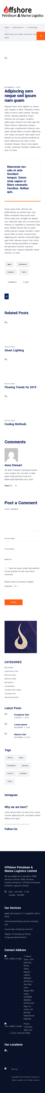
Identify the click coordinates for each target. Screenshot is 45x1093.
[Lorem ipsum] (8, 726)
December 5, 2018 (12, 87)
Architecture (18, 27)
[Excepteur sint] (8, 716)
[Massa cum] (8, 736)
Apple (10, 758)
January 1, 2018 (21, 718)
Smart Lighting (14, 350)
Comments (12, 282)
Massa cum (20, 734)
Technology (32, 27)
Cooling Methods (15, 424)
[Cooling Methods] (23, 407)
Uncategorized (12, 697)
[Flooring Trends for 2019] (23, 370)
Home (7, 27)
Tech (24, 272)
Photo (10, 773)
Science (10, 272)
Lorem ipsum (20, 724)
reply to (8, 485)
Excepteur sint (21, 714)
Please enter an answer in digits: (19, 581)
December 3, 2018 (22, 727)
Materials (9, 682)
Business (23, 264)
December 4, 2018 (22, 737)
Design (25, 766)
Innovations (10, 679)
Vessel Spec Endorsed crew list (19, 929)
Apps (9, 264)
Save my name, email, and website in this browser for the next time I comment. (22, 571)
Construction (11, 671)
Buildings (9, 668)
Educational (10, 347)
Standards (10, 686)
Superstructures (13, 690)
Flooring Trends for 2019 (20, 387)
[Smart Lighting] (23, 333)
